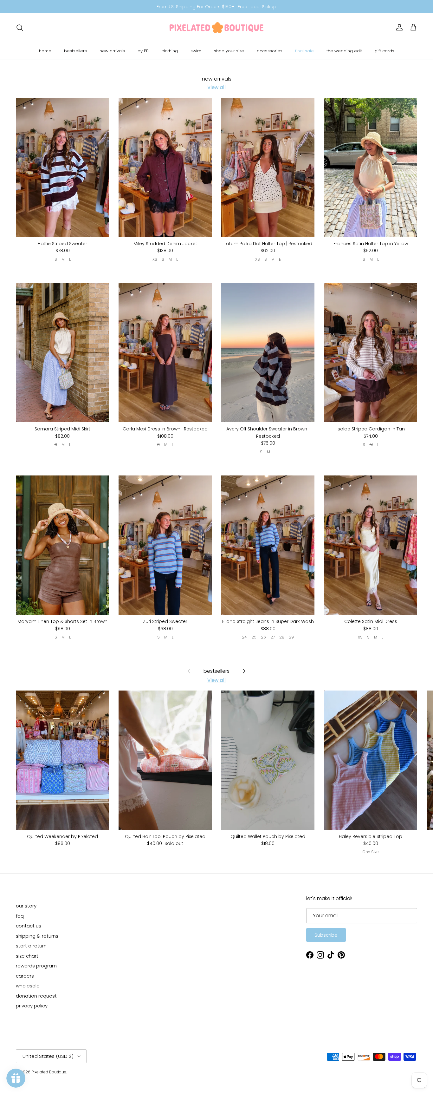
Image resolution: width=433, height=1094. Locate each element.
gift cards (384, 51)
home (45, 51)
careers (25, 976)
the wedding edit (344, 51)
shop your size (229, 51)
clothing (169, 51)
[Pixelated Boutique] (216, 28)
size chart (27, 956)
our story (26, 905)
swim (196, 51)
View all (216, 87)
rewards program (36, 965)
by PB (143, 51)
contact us (28, 925)
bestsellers (75, 51)
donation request (36, 995)
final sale (304, 51)
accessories (269, 51)
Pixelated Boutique (48, 1072)
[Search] (19, 27)
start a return (31, 945)
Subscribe (326, 935)
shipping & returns (37, 936)
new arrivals (112, 51)
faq (20, 916)
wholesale (28, 985)
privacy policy (32, 1005)
